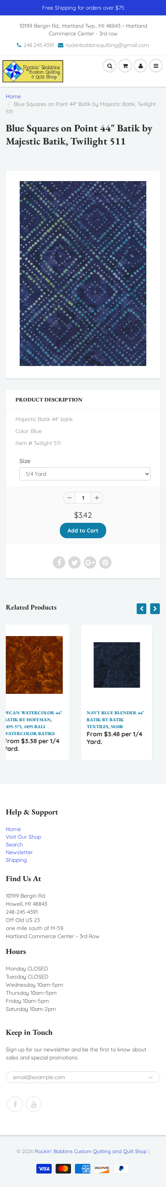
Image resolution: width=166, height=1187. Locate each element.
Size (24, 461)
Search (14, 844)
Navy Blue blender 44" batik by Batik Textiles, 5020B (55, 720)
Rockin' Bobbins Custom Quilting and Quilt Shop (91, 1151)
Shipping (16, 859)
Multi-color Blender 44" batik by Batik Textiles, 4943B (138, 720)
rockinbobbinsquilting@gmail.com (107, 45)
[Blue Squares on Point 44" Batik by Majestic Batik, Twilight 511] (83, 273)
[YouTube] (33, 1104)
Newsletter (19, 852)
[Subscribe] (150, 1077)
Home (13, 96)
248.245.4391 (39, 45)
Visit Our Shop (23, 836)
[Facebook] (15, 1104)
